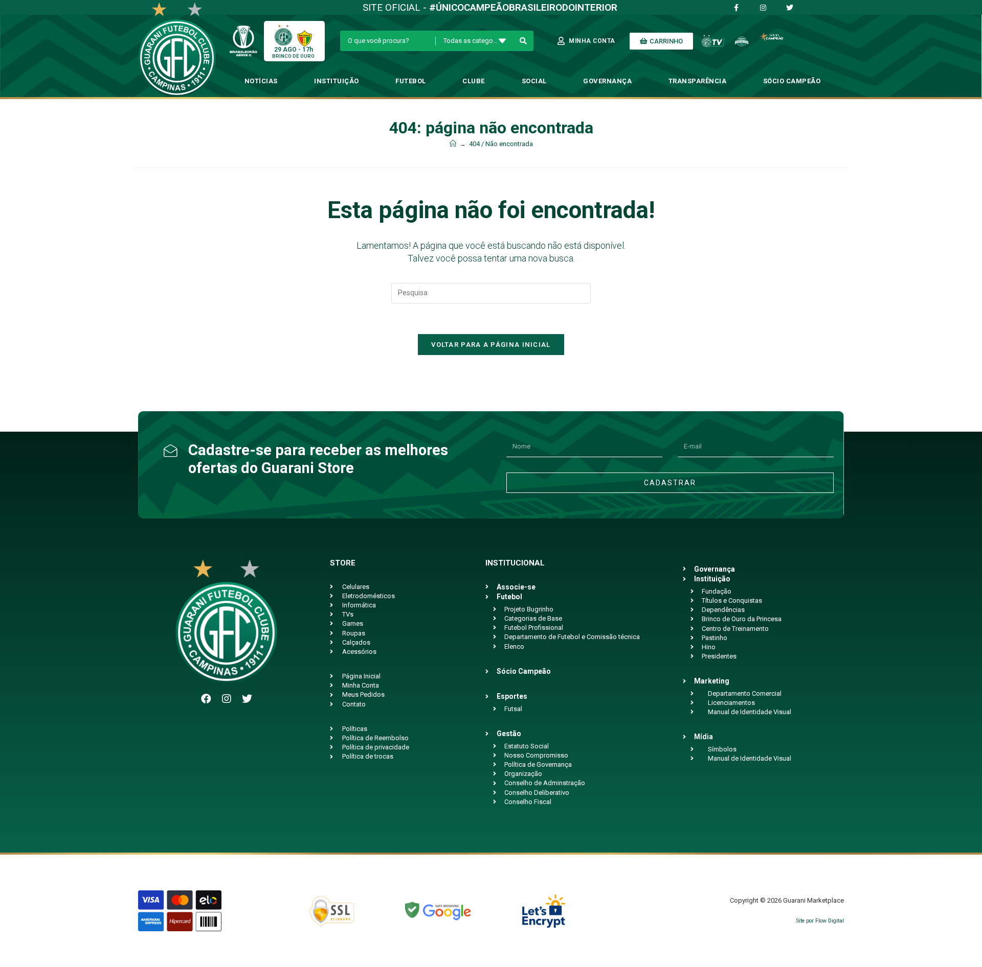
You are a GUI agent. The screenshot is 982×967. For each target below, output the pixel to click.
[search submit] (523, 41)
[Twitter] (247, 699)
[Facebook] (206, 699)
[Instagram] (226, 699)
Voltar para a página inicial (490, 344)
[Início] (453, 144)
